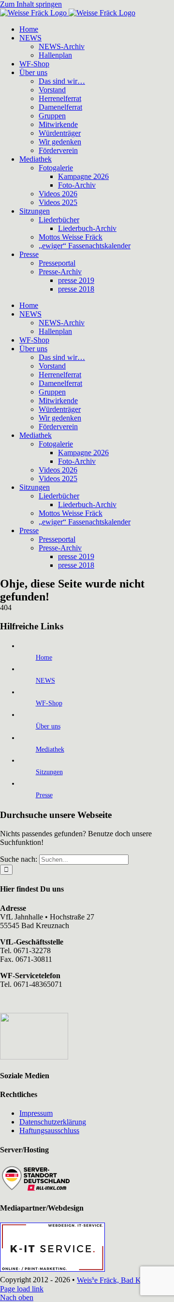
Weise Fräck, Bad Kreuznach (123, 1280)
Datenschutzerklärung (52, 1122)
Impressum (36, 1113)
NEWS (45, 680)
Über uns (48, 726)
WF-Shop (49, 703)
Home (44, 657)
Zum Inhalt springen (31, 4)
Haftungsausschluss (49, 1130)
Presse (44, 795)
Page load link (22, 1289)
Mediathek (50, 749)
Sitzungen (49, 772)
